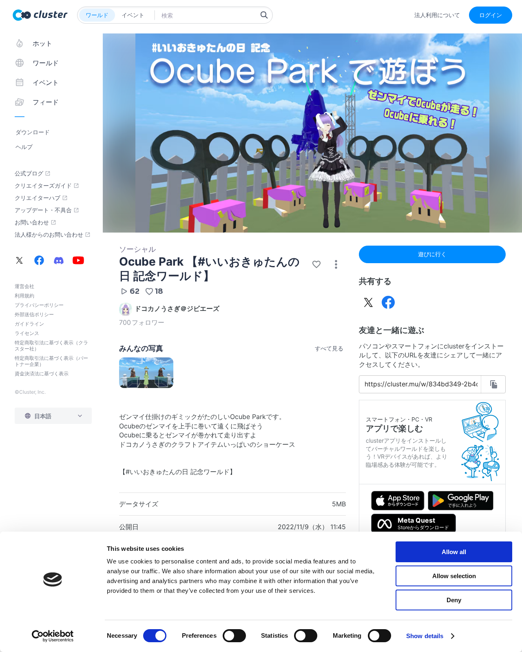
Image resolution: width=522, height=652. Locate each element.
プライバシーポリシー (39, 305)
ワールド (97, 14)
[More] (336, 264)
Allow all (454, 551)
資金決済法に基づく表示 (42, 373)
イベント (133, 14)
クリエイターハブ (37, 198)
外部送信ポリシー (34, 314)
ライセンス (27, 333)
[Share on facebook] (388, 302)
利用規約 (24, 296)
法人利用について (437, 15)
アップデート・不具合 (43, 210)
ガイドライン (29, 324)
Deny (454, 600)
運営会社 (24, 286)
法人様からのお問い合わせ (49, 234)
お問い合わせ (32, 222)
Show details (424, 635)
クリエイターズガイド (43, 186)
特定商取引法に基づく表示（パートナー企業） (51, 361)
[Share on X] (368, 302)
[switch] (234, 635)
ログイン (490, 14)
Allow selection (454, 575)
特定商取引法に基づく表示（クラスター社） (51, 345)
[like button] (316, 264)
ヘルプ (24, 146)
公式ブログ (29, 173)
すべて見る (329, 348)
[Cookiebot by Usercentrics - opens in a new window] (52, 636)
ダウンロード (32, 132)
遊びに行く (432, 254)
